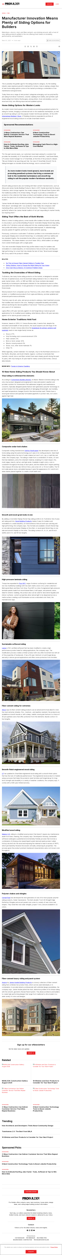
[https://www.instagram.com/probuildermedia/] (29, 1230)
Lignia (4, 648)
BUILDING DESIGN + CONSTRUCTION (22, 1239)
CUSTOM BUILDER (19, 1237)
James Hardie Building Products (20, 982)
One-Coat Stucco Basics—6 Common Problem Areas (24, 268)
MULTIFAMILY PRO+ (42, 1237)
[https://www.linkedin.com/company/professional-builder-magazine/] (32, 1230)
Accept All (31, 1251)
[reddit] (34, 46)
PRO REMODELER (30, 1237)
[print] (59, 46)
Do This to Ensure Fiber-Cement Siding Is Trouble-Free (25, 263)
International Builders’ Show (11, 116)
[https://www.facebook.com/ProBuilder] (27, 1230)
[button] (3, 4)
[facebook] (25, 46)
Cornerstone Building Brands (21, 380)
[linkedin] (28, 46)
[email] (37, 46)
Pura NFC (22, 583)
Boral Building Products (23, 521)
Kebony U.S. (6, 834)
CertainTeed (6, 898)
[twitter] (31, 46)
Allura (4, 710)
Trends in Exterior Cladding (20, 366)
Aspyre (4, 982)
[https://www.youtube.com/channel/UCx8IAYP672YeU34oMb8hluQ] (34, 1230)
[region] (31, 1249)
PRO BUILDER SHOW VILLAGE (41, 1239)
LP (3, 773)
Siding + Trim (6, 13)
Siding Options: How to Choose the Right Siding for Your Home (27, 265)
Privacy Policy (54, 1247)
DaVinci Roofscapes (31, 450)
